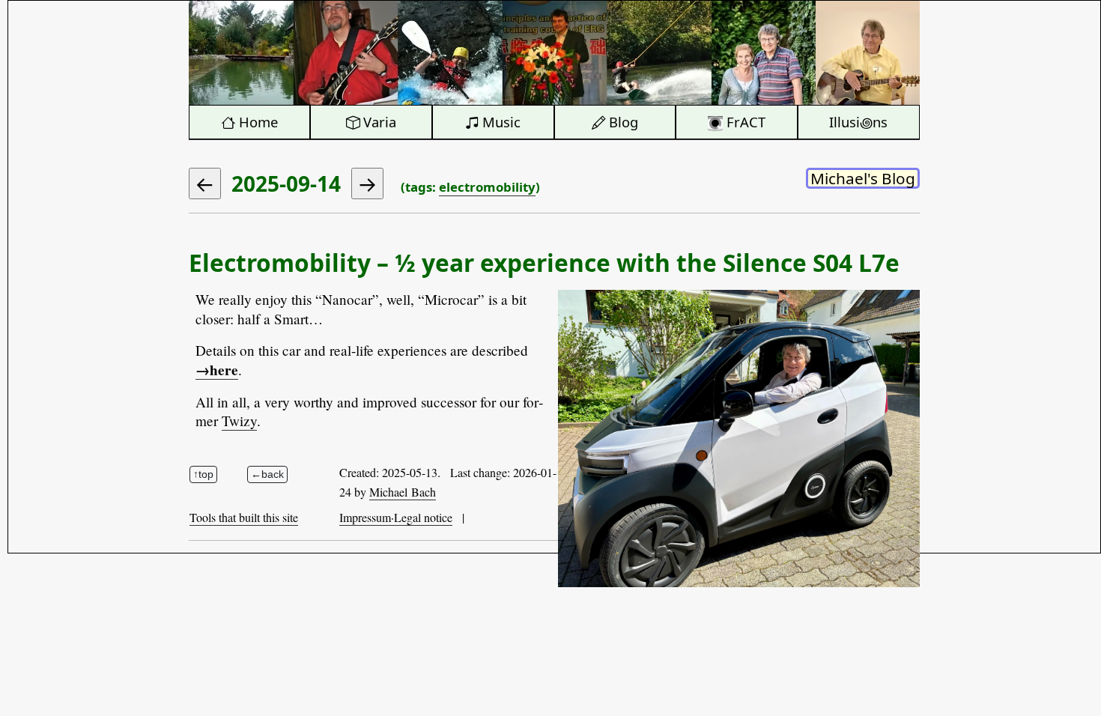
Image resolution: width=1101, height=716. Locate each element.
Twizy (239, 420)
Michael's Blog (862, 178)
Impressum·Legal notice (395, 517)
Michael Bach (402, 492)
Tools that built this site (243, 517)
